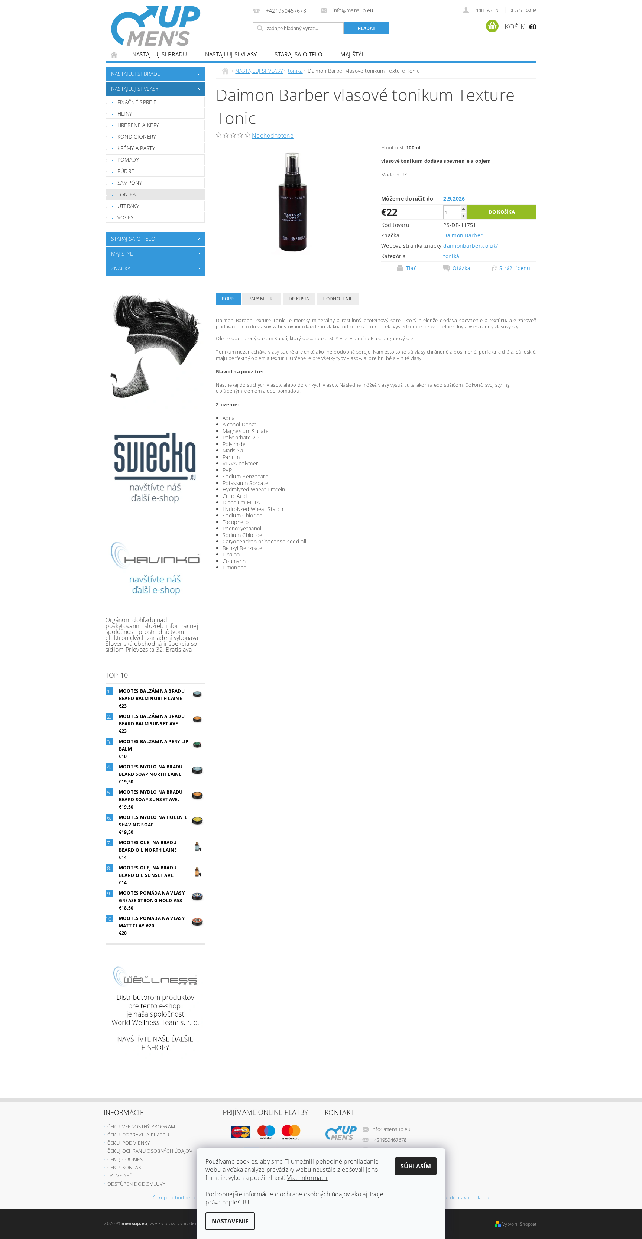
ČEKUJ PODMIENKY (128, 1142)
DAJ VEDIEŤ (119, 1175)
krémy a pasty (136, 148)
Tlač (411, 268)
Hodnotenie (337, 299)
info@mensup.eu (391, 1129)
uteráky (128, 205)
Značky (120, 268)
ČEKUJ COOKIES (125, 1159)
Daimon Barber (463, 235)
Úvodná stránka (114, 54)
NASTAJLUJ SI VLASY (231, 54)
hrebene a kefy (138, 125)
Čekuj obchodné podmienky (185, 1198)
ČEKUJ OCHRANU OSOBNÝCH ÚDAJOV (149, 1151)
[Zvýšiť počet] (463, 208)
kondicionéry (136, 136)
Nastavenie (230, 1221)
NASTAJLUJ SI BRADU (159, 54)
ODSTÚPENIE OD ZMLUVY (136, 1183)
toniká (126, 194)
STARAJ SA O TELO (298, 54)
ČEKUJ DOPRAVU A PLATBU (138, 1134)
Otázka (461, 268)
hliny (124, 113)
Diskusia (299, 299)
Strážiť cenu (515, 268)
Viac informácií (307, 1178)
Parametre (261, 299)
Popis (228, 299)
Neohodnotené (273, 135)
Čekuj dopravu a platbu (462, 1198)
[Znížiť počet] (463, 215)
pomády (128, 159)
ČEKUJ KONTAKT (125, 1167)
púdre (125, 171)
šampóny (129, 182)
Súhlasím (416, 1166)
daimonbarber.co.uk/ (470, 245)
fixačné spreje (136, 101)
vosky (125, 217)
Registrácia (523, 10)
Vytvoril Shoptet (519, 1224)
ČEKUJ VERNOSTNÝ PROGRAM (141, 1126)
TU (246, 1202)
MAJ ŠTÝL (352, 54)
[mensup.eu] (155, 26)
